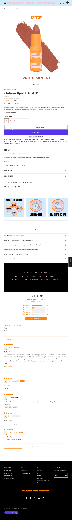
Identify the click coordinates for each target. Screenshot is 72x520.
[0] (66, 3)
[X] (9, 187)
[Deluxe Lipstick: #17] (6, 120)
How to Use (8, 170)
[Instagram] (36, 498)
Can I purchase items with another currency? (19, 240)
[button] (26, 305)
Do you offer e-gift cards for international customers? (22, 250)
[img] (8, 345)
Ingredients (8, 176)
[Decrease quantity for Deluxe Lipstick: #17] (5, 127)
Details (7, 150)
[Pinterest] (13, 187)
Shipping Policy (8, 473)
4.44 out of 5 (40, 300)
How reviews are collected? (13, 448)
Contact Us (24, 470)
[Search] (63, 3)
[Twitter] (32, 498)
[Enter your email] (66, 475)
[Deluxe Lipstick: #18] (11, 120)
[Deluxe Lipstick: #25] (15, 120)
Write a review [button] (36, 318)
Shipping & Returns (26, 473)
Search (39, 476)
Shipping (6, 98)
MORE (39, 467)
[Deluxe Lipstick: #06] (19, 120)
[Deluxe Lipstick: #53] (23, 120)
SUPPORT (24, 467)
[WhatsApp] (16, 187)
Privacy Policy (8, 476)
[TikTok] (44, 498)
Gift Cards (40, 478)
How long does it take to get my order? (17, 254)
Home (5, 8)
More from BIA (41, 473)
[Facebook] (5, 187)
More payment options (36, 136)
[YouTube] (40, 498)
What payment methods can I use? (15, 236)
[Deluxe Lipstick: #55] (27, 120)
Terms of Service (9, 478)
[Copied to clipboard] (19, 187)
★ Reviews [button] (70, 261)
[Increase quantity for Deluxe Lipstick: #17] (10, 127)
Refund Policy (8, 470)
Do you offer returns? (11, 259)
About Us (39, 470)
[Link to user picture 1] (8, 370)
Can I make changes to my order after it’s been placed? (22, 245)
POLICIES (7, 467)
